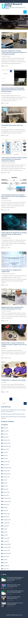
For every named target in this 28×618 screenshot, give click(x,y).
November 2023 (7, 443)
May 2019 (5, 532)
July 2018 (5, 559)
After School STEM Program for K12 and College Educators (15, 591)
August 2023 (6, 449)
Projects (8, 56)
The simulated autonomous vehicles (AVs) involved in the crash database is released (13, 196)
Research (9, 93)
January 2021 (6, 495)
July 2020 (5, 507)
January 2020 (6, 516)
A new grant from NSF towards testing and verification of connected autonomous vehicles (14, 159)
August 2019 (6, 525)
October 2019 (6, 522)
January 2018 (6, 565)
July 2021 (5, 480)
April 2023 (5, 458)
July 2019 (5, 529)
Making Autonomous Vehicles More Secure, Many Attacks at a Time (12, 308)
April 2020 (5, 510)
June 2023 (5, 452)
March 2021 (5, 489)
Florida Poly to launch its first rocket (13, 380)
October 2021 (6, 476)
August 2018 (6, 556)
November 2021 (6, 473)
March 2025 (6, 431)
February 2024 (6, 440)
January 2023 (6, 464)
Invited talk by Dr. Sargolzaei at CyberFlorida (11, 270)
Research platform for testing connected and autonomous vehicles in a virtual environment (14, 52)
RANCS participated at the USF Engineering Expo (15, 603)
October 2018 (6, 550)
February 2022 (6, 470)
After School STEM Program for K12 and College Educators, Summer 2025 (15, 579)
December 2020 (7, 498)
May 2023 (5, 455)
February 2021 (6, 492)
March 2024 (6, 437)
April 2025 (5, 427)
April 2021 (5, 486)
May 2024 (5, 434)
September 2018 (7, 553)
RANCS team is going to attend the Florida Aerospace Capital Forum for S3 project (13, 344)
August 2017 (6, 568)
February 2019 (6, 538)
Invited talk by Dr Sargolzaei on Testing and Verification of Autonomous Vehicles (14, 234)
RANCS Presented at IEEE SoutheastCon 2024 (13, 597)
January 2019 (6, 541)
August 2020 (6, 504)
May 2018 (5, 562)
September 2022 (7, 467)
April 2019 (5, 535)
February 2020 (6, 513)
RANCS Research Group (13, 5)
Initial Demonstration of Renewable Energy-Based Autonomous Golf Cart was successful (13, 89)
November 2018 (6, 547)
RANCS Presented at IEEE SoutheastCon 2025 (13, 414)
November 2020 (7, 501)
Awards (4, 56)
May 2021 (5, 483)
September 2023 (7, 446)
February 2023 (6, 461)
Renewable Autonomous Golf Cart (12, 125)
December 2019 (6, 519)
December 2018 (6, 544)
